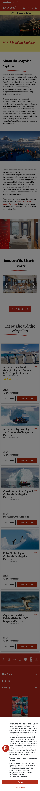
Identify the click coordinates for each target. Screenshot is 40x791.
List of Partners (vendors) (18, 776)
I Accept (20, 782)
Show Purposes (20, 787)
